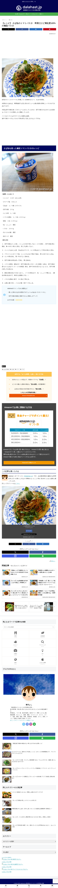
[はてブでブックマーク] (35, 29)
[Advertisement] (29, 46)
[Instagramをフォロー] (15, 555)
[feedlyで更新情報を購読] (42, 555)
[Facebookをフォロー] (42, 552)
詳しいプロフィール (15, 720)
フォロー (30, 530)
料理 (4, 366)
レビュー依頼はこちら (28, 720)
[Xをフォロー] (15, 552)
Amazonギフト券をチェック (29, 462)
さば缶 (12, 369)
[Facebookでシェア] (22, 29)
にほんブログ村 (6, 862)
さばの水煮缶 (6, 369)
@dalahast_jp (28, 476)
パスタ (23, 369)
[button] (53, 627)
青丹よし (29, 705)
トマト (17, 369)
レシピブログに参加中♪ (6, 857)
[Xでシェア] (8, 29)
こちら (17, 483)
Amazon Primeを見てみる (28, 395)
